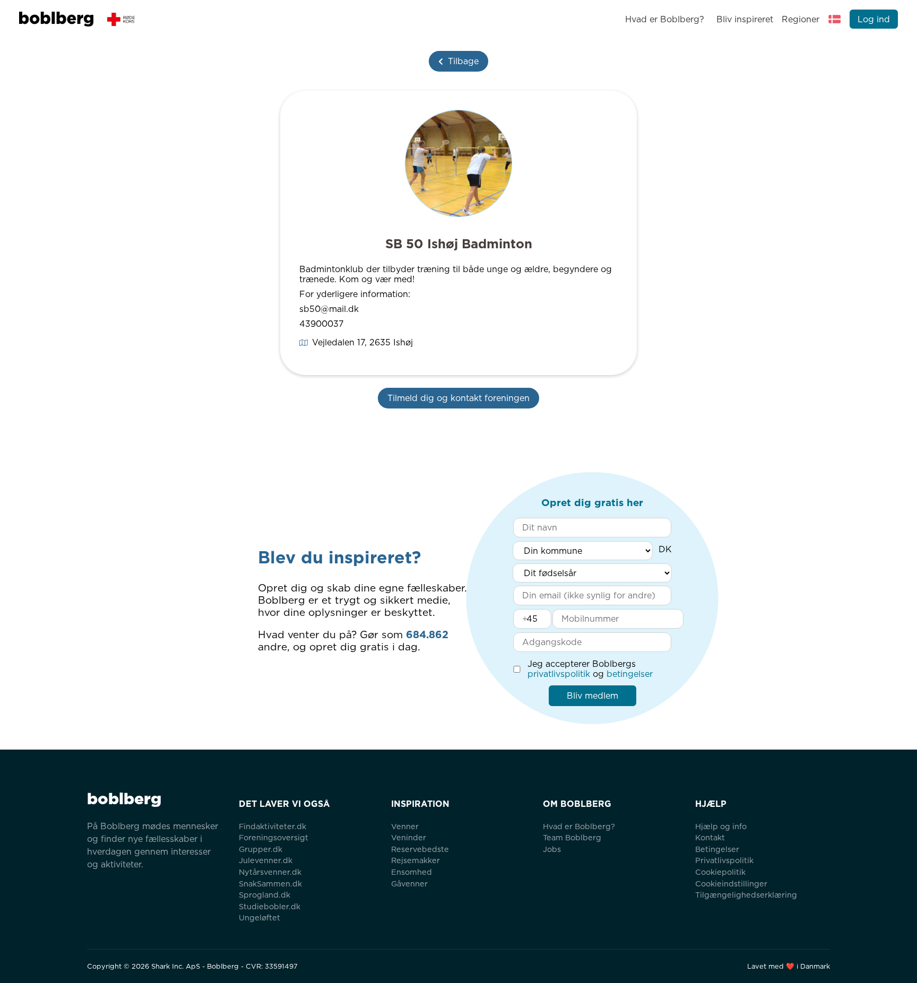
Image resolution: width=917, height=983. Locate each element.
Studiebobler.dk (269, 906)
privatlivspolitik (558, 674)
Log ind (874, 19)
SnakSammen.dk (270, 883)
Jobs (552, 849)
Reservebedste (420, 849)
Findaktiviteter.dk (272, 826)
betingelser (630, 674)
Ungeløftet (259, 917)
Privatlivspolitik (724, 860)
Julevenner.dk (265, 860)
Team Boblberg (572, 837)
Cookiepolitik (720, 871)
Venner (405, 826)
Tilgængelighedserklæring (746, 894)
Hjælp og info (721, 826)
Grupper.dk (260, 849)
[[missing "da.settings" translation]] (835, 19)
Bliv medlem (592, 696)
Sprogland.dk (264, 894)
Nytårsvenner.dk (270, 871)
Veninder (408, 837)
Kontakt (710, 837)
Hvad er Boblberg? (664, 19)
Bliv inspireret (744, 19)
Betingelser (717, 849)
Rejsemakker (415, 860)
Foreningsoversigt (273, 837)
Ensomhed (411, 871)
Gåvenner (409, 883)
